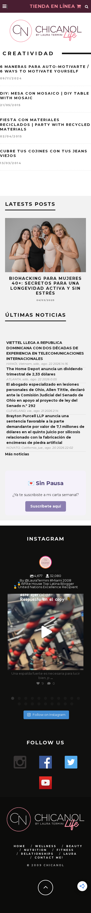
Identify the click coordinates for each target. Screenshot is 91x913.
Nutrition (35, 850)
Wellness (45, 846)
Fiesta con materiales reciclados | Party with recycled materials (45, 124)
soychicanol (44, 598)
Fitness (65, 850)
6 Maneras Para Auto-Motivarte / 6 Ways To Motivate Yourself (44, 69)
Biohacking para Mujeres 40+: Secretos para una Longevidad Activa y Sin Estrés (45, 286)
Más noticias (17, 454)
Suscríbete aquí (45, 506)
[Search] (86, 6)
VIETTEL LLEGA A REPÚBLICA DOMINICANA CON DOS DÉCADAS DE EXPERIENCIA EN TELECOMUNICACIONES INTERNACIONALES (45, 350)
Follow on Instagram (49, 715)
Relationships (37, 854)
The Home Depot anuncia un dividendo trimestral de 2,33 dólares (44, 371)
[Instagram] (77, 664)
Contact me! (49, 857)
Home (19, 846)
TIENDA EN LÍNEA (53, 6)
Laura (70, 854)
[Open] (45, 632)
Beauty (74, 846)
